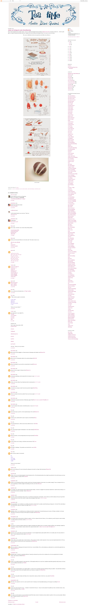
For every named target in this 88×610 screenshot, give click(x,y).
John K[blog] (70, 177)
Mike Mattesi (70, 225)
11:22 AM (13, 207)
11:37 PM (13, 470)
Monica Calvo (70, 229)
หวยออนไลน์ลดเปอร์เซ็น (15, 230)
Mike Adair (70, 224)
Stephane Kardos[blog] (72, 288)
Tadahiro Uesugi (71, 298)
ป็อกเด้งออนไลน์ (13, 232)
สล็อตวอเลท (35, 364)
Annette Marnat (70, 109)
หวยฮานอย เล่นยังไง (14, 246)
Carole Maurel (70, 123)
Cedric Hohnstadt (71, 128)
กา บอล (12, 304)
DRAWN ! (69, 145)
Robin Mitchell (70, 261)
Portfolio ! (69, 65)
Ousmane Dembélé (14, 206)
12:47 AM (13, 407)
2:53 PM (12, 223)
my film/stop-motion (71, 83)
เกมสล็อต (34, 447)
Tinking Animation (71, 306)
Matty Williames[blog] (71, 214)
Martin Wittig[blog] (71, 210)
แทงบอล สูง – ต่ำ (13, 270)
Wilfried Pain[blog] (71, 317)
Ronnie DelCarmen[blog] (72, 268)
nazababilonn (13, 509)
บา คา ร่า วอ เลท (37, 376)
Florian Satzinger (71, 153)
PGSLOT (12, 336)
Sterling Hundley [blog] (72, 291)
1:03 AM (12, 443)
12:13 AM (13, 571)
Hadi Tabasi (70, 164)
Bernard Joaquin (71, 119)
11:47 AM (13, 292)
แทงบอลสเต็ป (13, 459)
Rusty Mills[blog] (71, 269)
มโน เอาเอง (13, 194)
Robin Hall (69, 258)
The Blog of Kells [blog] (72, 302)
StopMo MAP (70, 333)
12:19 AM (13, 583)
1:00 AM (12, 437)
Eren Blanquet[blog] (71, 149)
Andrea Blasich (70, 106)
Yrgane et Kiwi (70, 325)
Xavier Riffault (70, 322)
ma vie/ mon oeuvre (71, 81)
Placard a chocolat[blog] (72, 251)
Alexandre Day (70, 102)
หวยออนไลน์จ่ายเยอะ (14, 231)
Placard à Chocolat (71, 253)
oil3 (11, 574)
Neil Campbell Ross (71, 235)
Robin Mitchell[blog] (71, 262)
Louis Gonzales (70, 202)
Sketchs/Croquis (71, 85)
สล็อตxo (35, 417)
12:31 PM (13, 247)
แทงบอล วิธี (13, 269)
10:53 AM (13, 308)
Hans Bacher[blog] (71, 165)
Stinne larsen (70, 292)
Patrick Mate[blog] (71, 246)
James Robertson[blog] (72, 171)
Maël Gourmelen (71, 216)
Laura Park (70, 188)
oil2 (11, 567)
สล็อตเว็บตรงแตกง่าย (14, 333)
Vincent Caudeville (71, 313)
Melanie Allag (70, 217)
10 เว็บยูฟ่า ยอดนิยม (27, 291)
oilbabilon (12, 467)
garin (11, 289)
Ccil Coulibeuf (70, 127)
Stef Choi (69, 287)
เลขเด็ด (12, 460)
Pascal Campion (71, 244)
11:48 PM (13, 499)
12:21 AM (13, 590)
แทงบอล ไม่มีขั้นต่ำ (14, 275)
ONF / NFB (70, 242)
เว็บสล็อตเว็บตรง (36, 429)
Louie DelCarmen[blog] (72, 199)
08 (69, 55)
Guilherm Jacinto (71, 161)
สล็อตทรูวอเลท (34, 541)
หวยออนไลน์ (13, 244)
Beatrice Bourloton (71, 117)
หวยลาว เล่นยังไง (14, 283)
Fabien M (69, 151)
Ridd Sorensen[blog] (71, 255)
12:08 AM (13, 557)
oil (11, 523)
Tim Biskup (70, 303)
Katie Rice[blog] (70, 184)
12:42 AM (13, 395)
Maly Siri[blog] (70, 205)
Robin (69, 257)
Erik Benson (70, 150)
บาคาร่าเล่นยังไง (13, 315)
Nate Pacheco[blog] (71, 232)
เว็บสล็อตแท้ (13, 331)
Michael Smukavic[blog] (72, 221)
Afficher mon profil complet (74, 36)
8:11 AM (12, 320)
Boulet (69, 120)
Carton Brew (70, 125)
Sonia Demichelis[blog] (72, 284)
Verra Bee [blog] (71, 310)
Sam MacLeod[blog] (71, 270)
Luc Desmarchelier (71, 203)
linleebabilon (13, 531)
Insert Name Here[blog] (72, 168)
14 (69, 46)
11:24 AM (13, 216)
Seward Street (70, 277)
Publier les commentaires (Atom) (18, 604)
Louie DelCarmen (71, 198)
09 (69, 54)
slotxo (12, 457)
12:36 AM (13, 383)
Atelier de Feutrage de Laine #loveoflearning (19, 30)
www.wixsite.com (14, 214)
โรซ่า (12, 295)
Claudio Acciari (70, 134)
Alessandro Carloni (71, 98)
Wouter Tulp (70, 321)
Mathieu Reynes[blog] (71, 212)
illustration (69, 77)
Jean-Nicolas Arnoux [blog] (72, 173)
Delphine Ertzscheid (46, 31)
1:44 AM (12, 262)
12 (69, 49)
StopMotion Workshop (72, 334)
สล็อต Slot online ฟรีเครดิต (15, 242)
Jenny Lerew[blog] (71, 175)
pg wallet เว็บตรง (13, 326)
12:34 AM (13, 377)
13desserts (70, 74)
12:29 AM (13, 365)
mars (70, 44)
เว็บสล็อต (36, 423)
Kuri (68, 186)
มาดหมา (12, 311)
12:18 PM (13, 286)
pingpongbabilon (13, 580)
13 (69, 48)
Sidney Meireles (71, 281)
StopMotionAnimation (71, 336)
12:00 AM (13, 535)
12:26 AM (13, 359)
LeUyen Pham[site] (71, 191)
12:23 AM (13, 597)
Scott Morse (70, 273)
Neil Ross (69, 236)
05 (69, 60)
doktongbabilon (13, 516)
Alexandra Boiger (71, 101)
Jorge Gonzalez (70, 180)
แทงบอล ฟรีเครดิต (14, 274)
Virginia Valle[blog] (71, 314)
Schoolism (70, 272)
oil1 (11, 559)
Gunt (69, 162)
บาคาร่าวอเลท (35, 405)
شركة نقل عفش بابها (14, 255)
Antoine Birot (70, 112)
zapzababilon (13, 502)
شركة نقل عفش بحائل (14, 260)
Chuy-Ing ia (70, 132)
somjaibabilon (13, 552)
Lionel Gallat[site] (71, 194)
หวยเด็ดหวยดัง (13, 210)
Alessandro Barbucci (71, 95)
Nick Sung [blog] (71, 238)
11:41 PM (13, 478)
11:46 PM (13, 492)
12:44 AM (13, 401)
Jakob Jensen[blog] (71, 169)
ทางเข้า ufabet (13, 299)
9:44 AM (12, 200)
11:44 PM (13, 485)
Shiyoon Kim (70, 280)
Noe (11, 410)
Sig (68, 283)
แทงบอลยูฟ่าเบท (13, 271)
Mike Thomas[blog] (71, 227)
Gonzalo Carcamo (71, 160)
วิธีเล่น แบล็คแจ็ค (14, 285)
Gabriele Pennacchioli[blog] (72, 157)
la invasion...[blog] (71, 187)
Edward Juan (70, 146)
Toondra (69, 309)
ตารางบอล (12, 316)
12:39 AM (13, 389)
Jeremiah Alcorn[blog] (71, 176)
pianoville (69, 249)
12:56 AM (13, 425)
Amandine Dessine (71, 105)
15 (69, 41)
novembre (69, 84)
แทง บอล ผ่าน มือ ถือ (14, 303)
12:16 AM (13, 577)
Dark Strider (70, 332)
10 (69, 52)
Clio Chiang (70, 135)
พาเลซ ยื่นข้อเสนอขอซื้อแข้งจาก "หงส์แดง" (18, 198)
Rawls (69, 254)
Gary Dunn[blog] (71, 158)
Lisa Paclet (70, 195)
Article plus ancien (62, 602)
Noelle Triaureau (71, 239)
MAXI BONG (13, 350)
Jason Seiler (70, 172)
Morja (69, 231)
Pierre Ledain (70, 250)
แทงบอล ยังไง (13, 276)
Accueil (36, 602)
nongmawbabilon (14, 545)
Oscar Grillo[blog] (71, 243)
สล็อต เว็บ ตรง (25, 596)
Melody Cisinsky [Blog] (72, 220)
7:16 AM (12, 235)
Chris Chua (70, 131)
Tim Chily (69, 305)
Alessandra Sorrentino (72, 97)
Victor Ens (70, 311)
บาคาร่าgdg (13, 458)
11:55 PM (13, 521)
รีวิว (11, 455)
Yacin (69, 324)
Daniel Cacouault (71, 139)
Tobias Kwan (70, 307)
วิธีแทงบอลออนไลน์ (14, 282)
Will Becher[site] (71, 318)
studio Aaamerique (71, 294)
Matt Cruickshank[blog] (72, 213)
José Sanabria (70, 183)
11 (69, 51)
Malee (12, 238)
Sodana (12, 265)
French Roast (70, 154)
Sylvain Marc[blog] (71, 296)
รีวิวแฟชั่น (12, 314)
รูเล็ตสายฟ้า (13, 302)
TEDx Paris (70, 88)
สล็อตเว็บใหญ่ (37, 512)
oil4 (11, 586)
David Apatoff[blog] (71, 142)
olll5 (11, 593)
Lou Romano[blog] (71, 197)
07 (69, 57)
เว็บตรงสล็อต (36, 435)
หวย (11, 243)
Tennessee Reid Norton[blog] (73, 338)
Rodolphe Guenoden (71, 264)
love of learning (70, 80)
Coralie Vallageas (71, 136)
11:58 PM (13, 528)
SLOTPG (12, 338)
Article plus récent (11, 602)
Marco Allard (70, 206)
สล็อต (12, 319)
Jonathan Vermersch (71, 179)
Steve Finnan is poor (14, 221)
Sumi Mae (69, 295)
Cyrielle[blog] (70, 138)
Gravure (69, 76)
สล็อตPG (12, 341)
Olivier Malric (70, 240)
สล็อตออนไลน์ (42, 352)
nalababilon (13, 495)
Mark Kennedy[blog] (71, 209)
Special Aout (70, 87)
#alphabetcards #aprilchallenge (73, 73)
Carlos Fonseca (70, 121)
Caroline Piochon (71, 124)
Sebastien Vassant (71, 276)
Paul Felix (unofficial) (71, 247)
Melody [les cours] (71, 218)
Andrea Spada (70, 108)
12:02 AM (13, 542)
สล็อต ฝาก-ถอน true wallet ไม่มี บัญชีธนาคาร (40, 399)
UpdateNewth (13, 203)
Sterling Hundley (71, 290)
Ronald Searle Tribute (71, 265)
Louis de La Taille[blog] (72, 201)
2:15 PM (12, 278)
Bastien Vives (70, 116)
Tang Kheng (70, 299)
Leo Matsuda (70, 190)
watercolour (70, 89)
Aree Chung (70, 113)
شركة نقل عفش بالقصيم (15, 257)
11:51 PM (13, 506)
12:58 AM (13, 431)
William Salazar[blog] (71, 320)
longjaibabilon (13, 480)
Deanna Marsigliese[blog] (72, 143)
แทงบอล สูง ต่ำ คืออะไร (15, 266)
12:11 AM (13, 564)
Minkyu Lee (70, 228)
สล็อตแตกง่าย (28, 370)
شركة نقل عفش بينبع (14, 258)
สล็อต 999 (35, 358)
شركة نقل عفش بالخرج (15, 253)
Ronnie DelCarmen (71, 266)
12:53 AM (13, 419)
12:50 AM (13, 413)
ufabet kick (13, 300)
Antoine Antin (70, 110)
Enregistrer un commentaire (13, 600)
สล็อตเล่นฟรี (13, 233)
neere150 (12, 473)
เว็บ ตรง (35, 441)
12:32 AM (13, 371)
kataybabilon (13, 538)
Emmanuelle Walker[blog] (72, 147)
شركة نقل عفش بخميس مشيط (16, 254)
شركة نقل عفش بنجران (15, 259)
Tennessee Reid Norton (72, 337)
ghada (12, 250)
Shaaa (69, 279)
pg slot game (13, 343)
